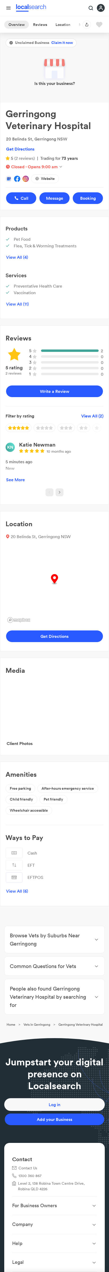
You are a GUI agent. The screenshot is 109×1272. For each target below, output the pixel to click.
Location (63, 24)
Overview (16, 24)
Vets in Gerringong (37, 1024)
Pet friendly (53, 799)
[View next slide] (59, 492)
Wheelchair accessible (29, 810)
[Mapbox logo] (18, 620)
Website (48, 178)
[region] (54, 585)
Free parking (20, 788)
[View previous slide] (49, 492)
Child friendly (21, 799)
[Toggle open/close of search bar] (91, 8)
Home (11, 1024)
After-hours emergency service (68, 788)
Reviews (40, 24)
